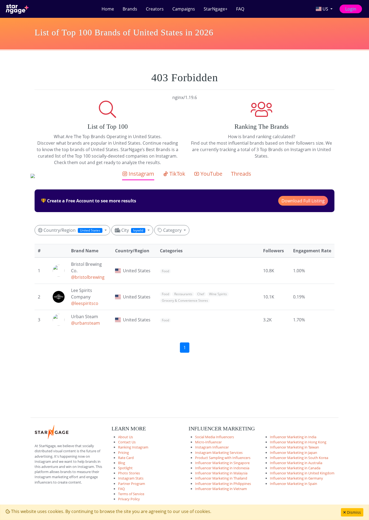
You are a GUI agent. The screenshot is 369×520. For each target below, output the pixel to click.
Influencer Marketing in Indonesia (222, 467)
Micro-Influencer (208, 442)
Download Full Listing (303, 201)
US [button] (325, 9)
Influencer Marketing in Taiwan (294, 447)
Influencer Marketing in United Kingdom (302, 473)
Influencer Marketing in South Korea (299, 457)
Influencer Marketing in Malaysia (221, 473)
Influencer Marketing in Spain (293, 483)
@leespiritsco (84, 303)
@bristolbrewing (88, 277)
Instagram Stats (130, 478)
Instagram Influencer (212, 447)
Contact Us (127, 442)
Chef (200, 294)
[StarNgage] (17, 9)
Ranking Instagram (133, 447)
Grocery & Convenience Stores (185, 300)
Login (350, 9)
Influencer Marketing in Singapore (222, 462)
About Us (125, 436)
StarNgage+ (215, 9)
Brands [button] (130, 9)
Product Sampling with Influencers (222, 457)
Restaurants (183, 294)
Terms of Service (131, 493)
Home (108, 9)
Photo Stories (129, 473)
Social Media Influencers (214, 436)
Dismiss (353, 512)
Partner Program (131, 483)
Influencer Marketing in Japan (293, 452)
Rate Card (126, 457)
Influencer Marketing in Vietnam (221, 488)
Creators (155, 9)
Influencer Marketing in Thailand (221, 478)
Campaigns (183, 9)
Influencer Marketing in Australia (296, 462)
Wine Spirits (218, 294)
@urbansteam (85, 323)
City (131, 230)
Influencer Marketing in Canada (295, 467)
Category (172, 230)
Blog (121, 462)
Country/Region (71, 230)
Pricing (123, 452)
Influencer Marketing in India (293, 436)
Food (165, 271)
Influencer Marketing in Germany (296, 478)
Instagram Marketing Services (219, 452)
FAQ (240, 9)
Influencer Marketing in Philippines (223, 483)
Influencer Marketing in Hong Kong (298, 442)
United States (136, 271)
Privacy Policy (129, 499)
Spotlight (125, 467)
